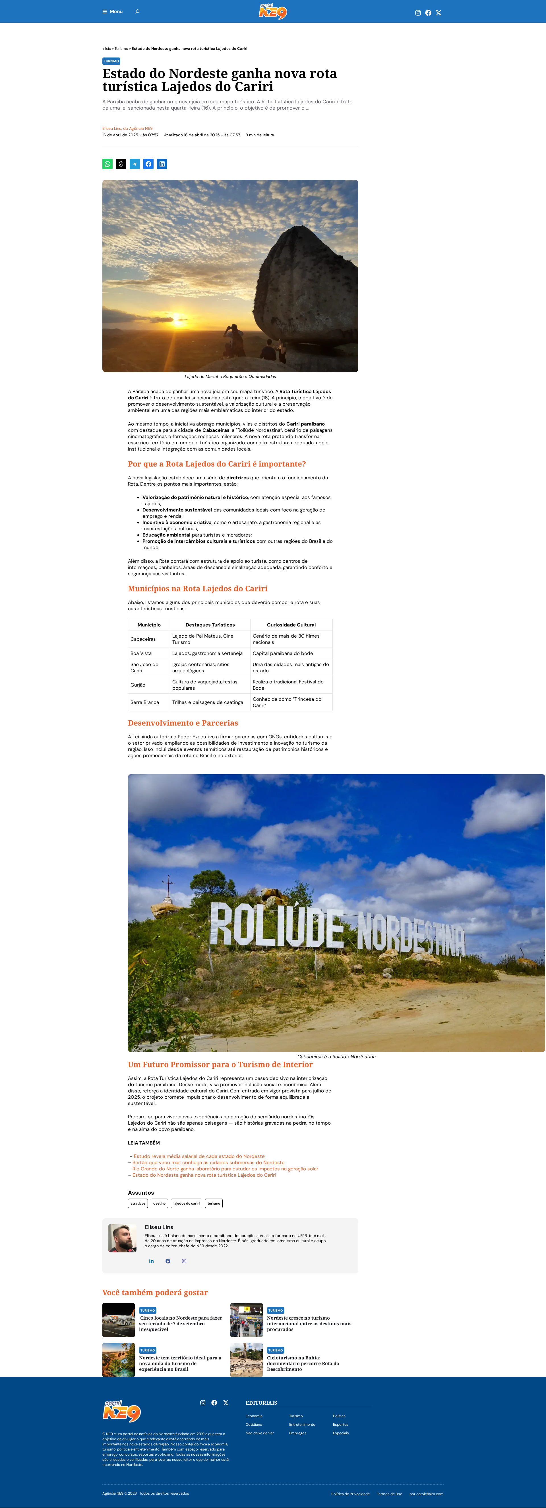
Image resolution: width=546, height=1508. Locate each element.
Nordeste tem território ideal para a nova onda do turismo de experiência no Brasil (180, 1363)
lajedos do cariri (186, 1203)
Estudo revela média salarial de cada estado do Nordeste (199, 1156)
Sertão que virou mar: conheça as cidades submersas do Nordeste (209, 1162)
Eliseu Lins (111, 128)
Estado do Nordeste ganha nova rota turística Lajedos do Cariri (204, 1175)
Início (106, 48)
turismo (214, 1203)
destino (159, 1203)
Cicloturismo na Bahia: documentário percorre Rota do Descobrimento (303, 1363)
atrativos (138, 1203)
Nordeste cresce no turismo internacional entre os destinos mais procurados (309, 1323)
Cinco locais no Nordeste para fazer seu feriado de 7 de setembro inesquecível (180, 1323)
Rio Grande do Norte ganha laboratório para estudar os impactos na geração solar (225, 1169)
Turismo (121, 48)
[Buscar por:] (137, 11)
